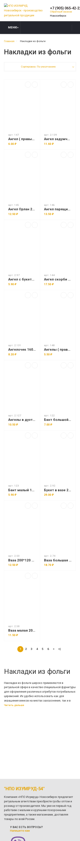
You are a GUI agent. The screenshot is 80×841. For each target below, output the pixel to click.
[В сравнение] (28, 85)
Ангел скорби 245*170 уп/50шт (58, 279)
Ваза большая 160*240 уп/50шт (58, 560)
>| (59, 649)
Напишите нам (20, 830)
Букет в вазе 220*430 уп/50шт (58, 490)
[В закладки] (35, 85)
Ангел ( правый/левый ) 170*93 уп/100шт (22, 139)
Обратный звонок (61, 11)
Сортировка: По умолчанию (38, 66)
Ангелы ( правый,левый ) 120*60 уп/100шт (58, 350)
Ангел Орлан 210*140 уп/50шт (22, 209)
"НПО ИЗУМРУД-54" (24, 788)
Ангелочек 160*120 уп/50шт (22, 350)
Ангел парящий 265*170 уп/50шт (58, 209)
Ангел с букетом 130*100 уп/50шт (22, 279)
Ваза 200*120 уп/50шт (22, 560)
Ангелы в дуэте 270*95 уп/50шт (22, 420)
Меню (12, 27)
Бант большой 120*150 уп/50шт (58, 420)
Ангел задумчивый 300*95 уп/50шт (58, 139)
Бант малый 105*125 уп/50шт (22, 490)
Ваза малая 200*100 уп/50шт (22, 630)
